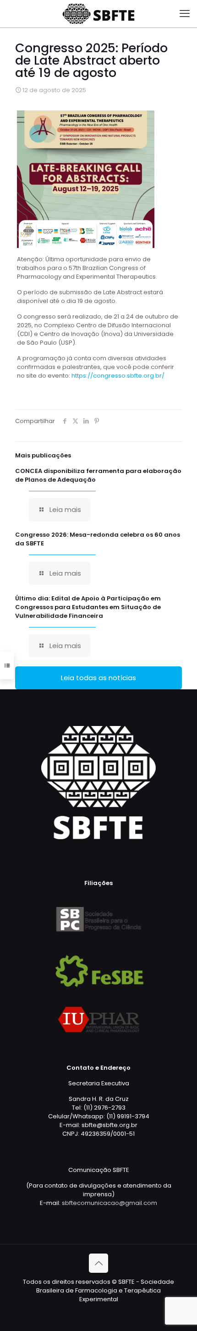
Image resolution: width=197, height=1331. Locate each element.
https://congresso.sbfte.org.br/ (118, 375)
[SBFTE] (98, 13)
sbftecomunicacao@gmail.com (109, 1203)
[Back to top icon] (98, 1263)
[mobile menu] (184, 14)
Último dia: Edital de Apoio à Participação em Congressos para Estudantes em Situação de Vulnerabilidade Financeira (88, 607)
